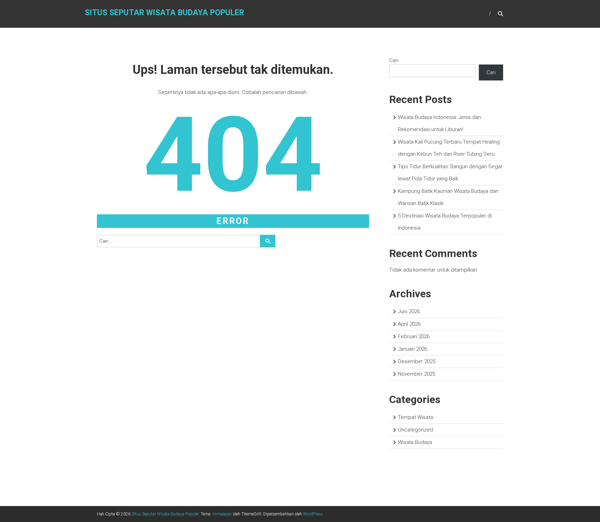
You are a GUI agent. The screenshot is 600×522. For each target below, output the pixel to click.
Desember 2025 (416, 361)
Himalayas (222, 514)
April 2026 (409, 324)
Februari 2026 (414, 336)
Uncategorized (415, 430)
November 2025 (416, 374)
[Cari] (267, 241)
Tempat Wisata (415, 417)
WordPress (313, 514)
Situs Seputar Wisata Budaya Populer (164, 12)
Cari (393, 60)
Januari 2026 (412, 349)
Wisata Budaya (415, 442)
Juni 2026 (409, 311)
